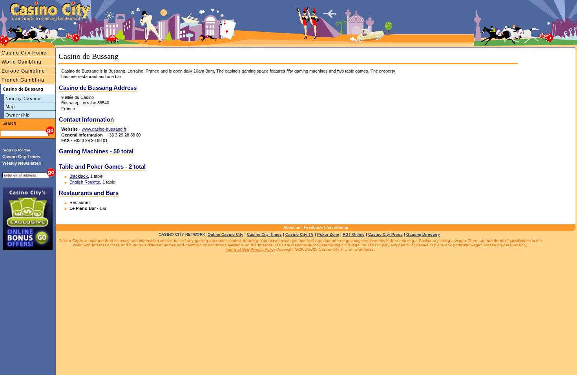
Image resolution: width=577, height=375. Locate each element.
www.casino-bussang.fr (104, 129)
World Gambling (22, 62)
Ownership (17, 115)
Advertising (337, 227)
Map (10, 106)
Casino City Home (24, 53)
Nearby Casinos (23, 98)
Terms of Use (237, 249)
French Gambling (23, 80)
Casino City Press (385, 234)
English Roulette (84, 182)
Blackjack (78, 176)
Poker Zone (328, 234)
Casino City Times (264, 234)
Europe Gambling (23, 71)
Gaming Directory (423, 234)
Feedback (313, 227)
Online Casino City (225, 234)
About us (291, 227)
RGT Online (354, 234)
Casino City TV (299, 234)
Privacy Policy (262, 249)
